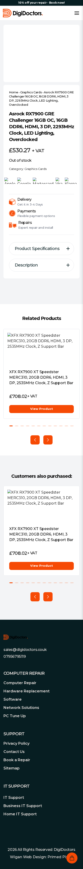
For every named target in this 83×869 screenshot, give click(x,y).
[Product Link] (41, 349)
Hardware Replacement (26, 691)
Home (13, 92)
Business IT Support (22, 806)
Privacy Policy (16, 743)
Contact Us (14, 752)
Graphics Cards (31, 92)
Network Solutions (21, 707)
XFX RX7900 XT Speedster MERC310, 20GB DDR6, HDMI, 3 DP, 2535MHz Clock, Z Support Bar (41, 377)
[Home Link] (23, 13)
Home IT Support (20, 814)
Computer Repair (19, 683)
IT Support (13, 797)
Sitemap (11, 768)
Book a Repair (16, 760)
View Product (41, 409)
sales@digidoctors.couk (25, 649)
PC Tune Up (14, 716)
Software (12, 699)
